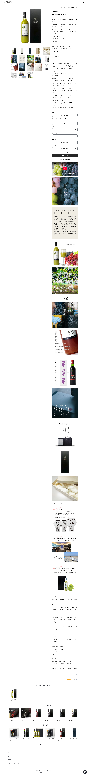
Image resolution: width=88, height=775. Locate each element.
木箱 (53, 112)
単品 (9, 756)
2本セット (10, 752)
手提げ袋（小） (55, 145)
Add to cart (65, 155)
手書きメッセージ (56, 126)
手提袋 (9, 759)
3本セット (10, 748)
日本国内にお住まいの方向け (65, 159)
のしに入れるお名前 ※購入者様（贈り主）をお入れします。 (65, 119)
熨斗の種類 (54, 133)
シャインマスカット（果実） (14, 763)
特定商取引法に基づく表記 (48, 770)
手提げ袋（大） (55, 139)
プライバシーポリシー (38, 770)
